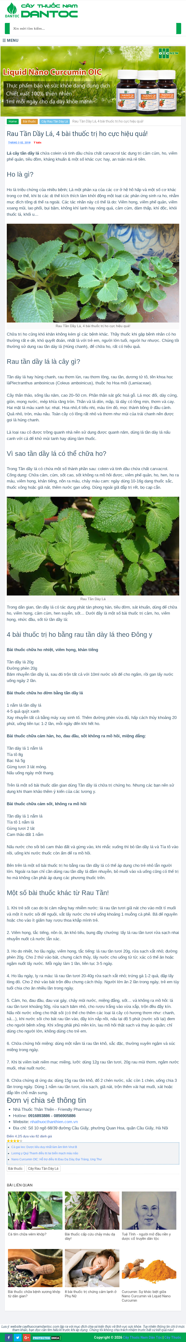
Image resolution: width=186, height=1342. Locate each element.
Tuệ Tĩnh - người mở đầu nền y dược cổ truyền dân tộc (146, 1236)
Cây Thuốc (172, 1337)
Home (13, 121)
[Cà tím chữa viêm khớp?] (35, 1210)
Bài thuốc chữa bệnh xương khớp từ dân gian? (34, 1294)
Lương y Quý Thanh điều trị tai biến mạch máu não (44, 1153)
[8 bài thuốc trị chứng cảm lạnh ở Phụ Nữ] (92, 1268)
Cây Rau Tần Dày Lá (54, 121)
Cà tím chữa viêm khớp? (27, 1234)
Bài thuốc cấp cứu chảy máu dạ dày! (90, 1236)
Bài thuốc (29, 121)
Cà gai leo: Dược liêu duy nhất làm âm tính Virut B (44, 1147)
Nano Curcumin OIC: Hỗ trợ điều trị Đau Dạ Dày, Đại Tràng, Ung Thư (56, 1159)
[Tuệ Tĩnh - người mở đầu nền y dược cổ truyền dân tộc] (149, 1210)
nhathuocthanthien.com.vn (54, 1122)
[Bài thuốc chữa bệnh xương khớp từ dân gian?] (35, 1268)
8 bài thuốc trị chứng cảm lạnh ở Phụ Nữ (90, 1294)
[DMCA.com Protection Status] (47, 1338)
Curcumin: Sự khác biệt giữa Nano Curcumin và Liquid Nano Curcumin (146, 1296)
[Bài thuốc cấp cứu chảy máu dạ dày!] (92, 1210)
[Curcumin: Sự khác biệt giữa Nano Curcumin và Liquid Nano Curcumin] (149, 1268)
